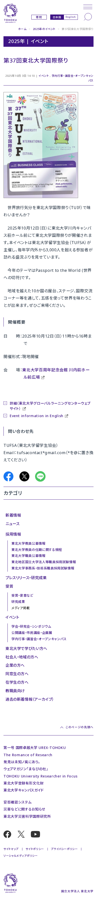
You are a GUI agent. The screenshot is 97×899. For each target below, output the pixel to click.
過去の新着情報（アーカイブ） (29, 699)
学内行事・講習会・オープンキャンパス (39, 639)
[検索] (88, 17)
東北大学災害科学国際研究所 (27, 816)
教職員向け (15, 690)
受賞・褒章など (22, 595)
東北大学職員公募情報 (28, 555)
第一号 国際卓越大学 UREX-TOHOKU (34, 747)
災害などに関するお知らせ (24, 809)
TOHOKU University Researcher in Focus (40, 776)
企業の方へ (15, 665)
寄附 (39, 17)
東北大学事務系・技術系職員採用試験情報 (42, 568)
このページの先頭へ (80, 727)
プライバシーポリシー (64, 849)
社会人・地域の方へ (21, 657)
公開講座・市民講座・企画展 (31, 632)
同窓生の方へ (17, 673)
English (71, 17)
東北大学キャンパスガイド (23, 790)
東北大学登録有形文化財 (23, 783)
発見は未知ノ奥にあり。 (21, 761)
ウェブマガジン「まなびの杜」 (25, 768)
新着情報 (13, 515)
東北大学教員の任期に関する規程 (36, 549)
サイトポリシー (35, 849)
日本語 (57, 17)
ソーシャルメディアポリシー (20, 855)
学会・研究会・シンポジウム (31, 626)
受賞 (9, 586)
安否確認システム (17, 802)
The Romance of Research (27, 754)
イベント (44, 76)
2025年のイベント (44, 29)
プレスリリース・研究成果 (26, 577)
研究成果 (18, 601)
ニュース (12, 523)
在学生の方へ (17, 682)
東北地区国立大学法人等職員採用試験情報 (43, 562)
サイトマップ (11, 849)
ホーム (22, 29)
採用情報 (13, 534)
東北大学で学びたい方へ (26, 648)
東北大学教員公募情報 (28, 543)
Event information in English (36, 415)
